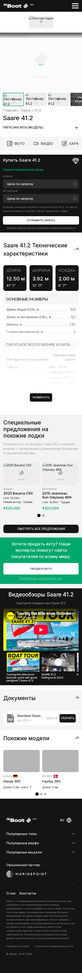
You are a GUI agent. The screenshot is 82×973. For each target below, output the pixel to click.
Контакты (27, 893)
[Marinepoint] (26, 874)
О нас (11, 893)
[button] (41, 62)
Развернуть (41, 397)
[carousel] (41, 70)
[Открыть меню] (75, 5)
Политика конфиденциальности (54, 946)
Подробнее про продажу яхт (41, 578)
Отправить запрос (41, 220)
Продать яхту (41, 568)
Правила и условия (17, 946)
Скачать (68, 718)
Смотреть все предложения (41, 529)
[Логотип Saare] (41, 22)
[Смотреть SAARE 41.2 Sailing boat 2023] (58, 662)
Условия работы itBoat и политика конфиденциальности (41, 227)
